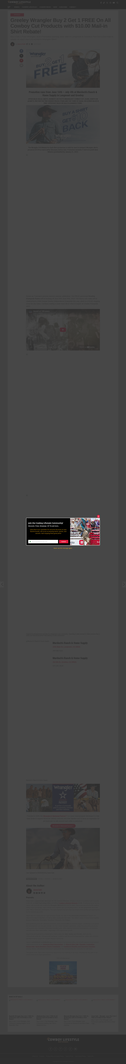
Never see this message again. (63, 548)
